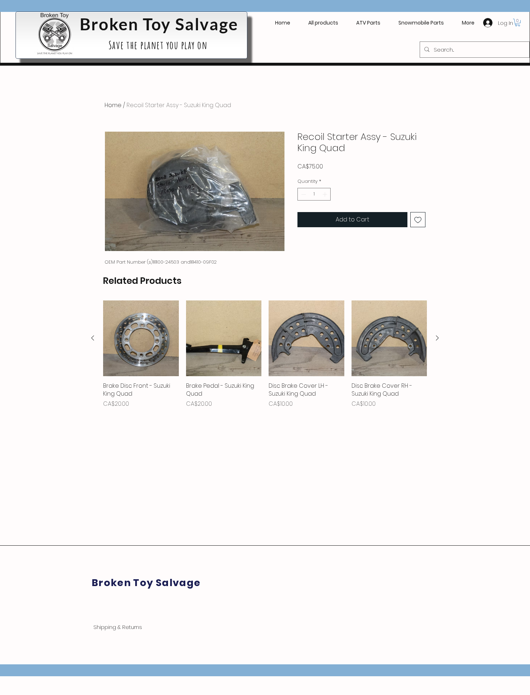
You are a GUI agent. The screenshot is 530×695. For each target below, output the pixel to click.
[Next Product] (437, 338)
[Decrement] (303, 194)
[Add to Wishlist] (417, 219)
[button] (368, 23)
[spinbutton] (314, 194)
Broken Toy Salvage (159, 24)
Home (113, 105)
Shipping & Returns (117, 627)
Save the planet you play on (159, 45)
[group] (265, 354)
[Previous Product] (92, 338)
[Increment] (325, 194)
